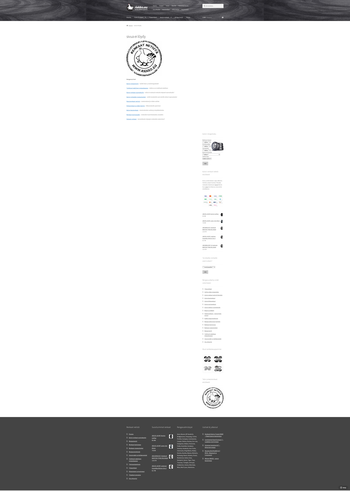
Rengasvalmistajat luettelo (212, 321)
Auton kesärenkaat (132, 110)
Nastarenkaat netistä (133, 101)
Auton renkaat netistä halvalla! (213, 295)
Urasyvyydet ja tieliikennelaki (212, 339)
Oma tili (174, 6)
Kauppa (161, 6)
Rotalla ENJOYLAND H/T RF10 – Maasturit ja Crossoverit (212, 453)
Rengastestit (179, 17)
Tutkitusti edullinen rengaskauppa (137, 88)
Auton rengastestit (133, 84)
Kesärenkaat (185, 9)
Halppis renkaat (132, 119)
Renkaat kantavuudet (133, 115)
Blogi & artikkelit (209, 310)
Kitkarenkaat (175, 9)
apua (206, 187)
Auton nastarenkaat (210, 304)
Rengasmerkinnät (134, 452)
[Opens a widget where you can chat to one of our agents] (343, 488)
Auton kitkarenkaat (210, 301)
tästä (216, 185)
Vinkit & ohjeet (138, 17)
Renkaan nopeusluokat (211, 328)
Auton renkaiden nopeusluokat (136, 97)
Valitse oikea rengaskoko (211, 292)
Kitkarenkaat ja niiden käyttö (136, 106)
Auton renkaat (164, 17)
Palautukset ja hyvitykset (137, 471)
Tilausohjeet (153, 17)
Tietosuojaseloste (183, 6)
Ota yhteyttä (156, 9)
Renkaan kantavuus (210, 325)
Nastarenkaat (166, 9)
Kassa (167, 6)
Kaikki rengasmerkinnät (211, 318)
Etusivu (155, 6)
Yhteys (188, 17)
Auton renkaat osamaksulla (135, 92)
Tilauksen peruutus (135, 475)
